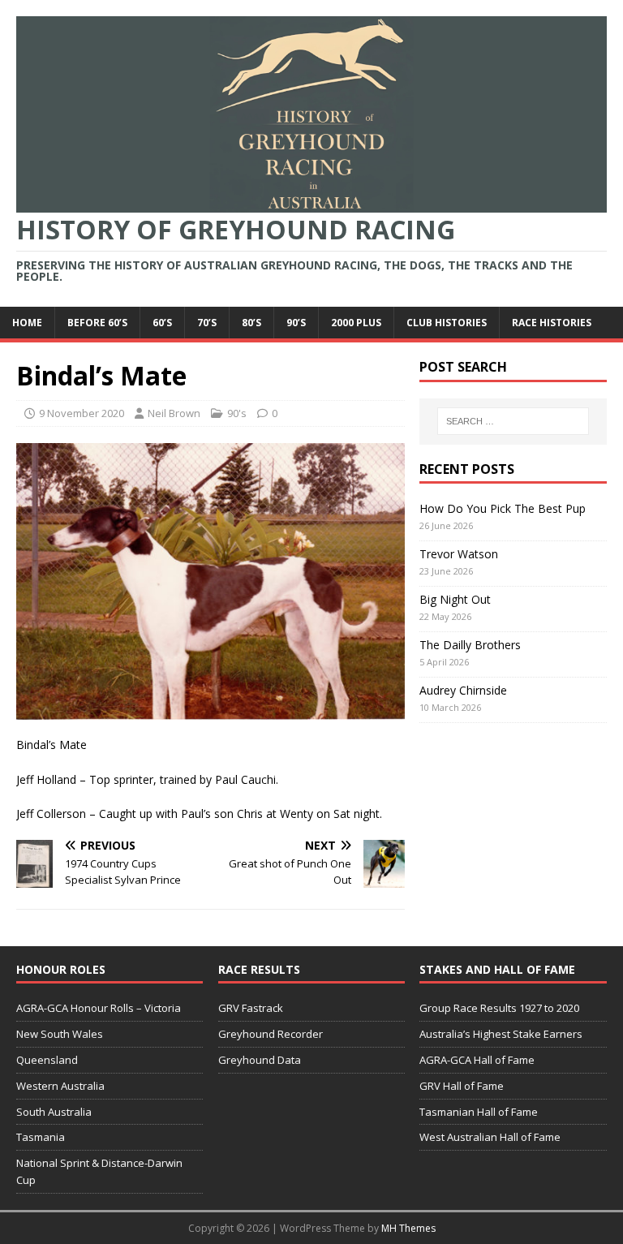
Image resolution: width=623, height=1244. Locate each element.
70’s (207, 322)
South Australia (54, 1111)
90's (237, 413)
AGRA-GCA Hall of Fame (477, 1059)
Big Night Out (455, 599)
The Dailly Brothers (470, 644)
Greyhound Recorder (270, 1034)
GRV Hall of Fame (461, 1085)
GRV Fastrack (250, 1008)
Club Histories (446, 322)
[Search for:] (513, 421)
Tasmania (40, 1137)
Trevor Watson (458, 554)
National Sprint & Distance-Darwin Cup (99, 1171)
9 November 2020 (81, 413)
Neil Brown (174, 413)
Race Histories (551, 322)
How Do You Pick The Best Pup (502, 508)
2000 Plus (356, 322)
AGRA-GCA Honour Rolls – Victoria (98, 1008)
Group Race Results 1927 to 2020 (499, 1008)
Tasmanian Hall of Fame (478, 1111)
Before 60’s (97, 322)
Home (27, 322)
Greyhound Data (259, 1059)
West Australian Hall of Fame (490, 1137)
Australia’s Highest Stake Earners (500, 1034)
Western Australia (60, 1085)
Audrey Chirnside (463, 690)
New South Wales (59, 1034)
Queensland (47, 1059)
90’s (296, 322)
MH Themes (408, 1228)
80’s (251, 322)
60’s (162, 322)
